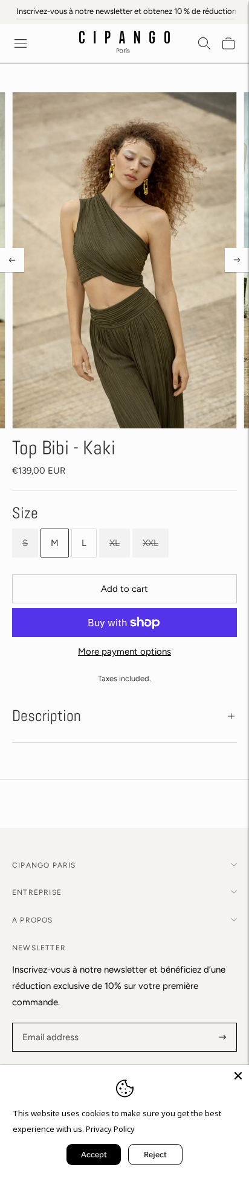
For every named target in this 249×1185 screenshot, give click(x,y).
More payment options (124, 651)
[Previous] (12, 260)
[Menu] (20, 43)
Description (46, 716)
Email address (48, 1023)
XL (114, 543)
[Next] (237, 260)
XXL (150, 543)
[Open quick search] (204, 43)
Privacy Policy (110, 1128)
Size (25, 513)
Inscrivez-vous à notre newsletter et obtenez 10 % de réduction (126, 11)
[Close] (238, 1076)
